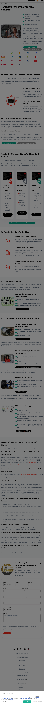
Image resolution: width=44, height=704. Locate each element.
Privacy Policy (12, 699)
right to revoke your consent (25, 698)
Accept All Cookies (27, 701)
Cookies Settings (4, 701)
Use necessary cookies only (37, 701)
